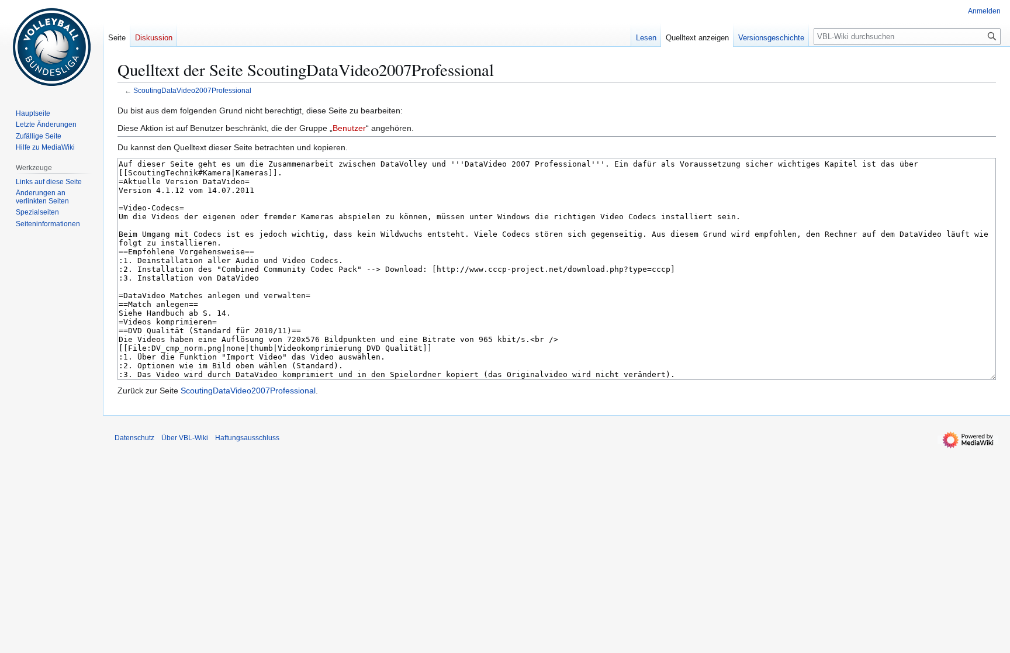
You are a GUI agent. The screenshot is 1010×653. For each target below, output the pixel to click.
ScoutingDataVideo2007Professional (192, 90)
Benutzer (349, 128)
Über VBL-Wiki (184, 438)
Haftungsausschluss (247, 438)
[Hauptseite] (51, 47)
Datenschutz (134, 438)
